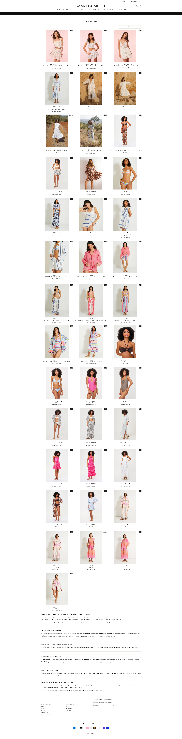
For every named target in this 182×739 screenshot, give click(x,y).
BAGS (94, 9)
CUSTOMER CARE (44, 712)
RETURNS (43, 708)
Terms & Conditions (70, 704)
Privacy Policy (69, 699)
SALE (126, 9)
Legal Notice (68, 710)
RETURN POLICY (44, 716)
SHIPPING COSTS (44, 706)
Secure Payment (69, 708)
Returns (67, 706)
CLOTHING (79, 9)
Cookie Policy (69, 702)
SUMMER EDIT (59, 9)
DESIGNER (70, 9)
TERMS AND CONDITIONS (46, 714)
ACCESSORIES (103, 9)
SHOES (87, 9)
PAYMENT (43, 702)
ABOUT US (43, 710)
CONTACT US (43, 699)
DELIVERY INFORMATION (46, 704)
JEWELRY (113, 9)
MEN (120, 9)
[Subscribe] (113, 705)
